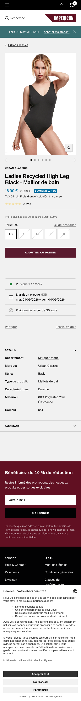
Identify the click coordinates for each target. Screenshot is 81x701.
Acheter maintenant (57, 31)
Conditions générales (59, 572)
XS (11, 234)
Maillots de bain (48, 381)
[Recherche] (33, 18)
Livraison (11, 579)
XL (64, 234)
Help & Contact (15, 564)
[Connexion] (61, 5)
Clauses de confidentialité (54, 582)
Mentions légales (56, 564)
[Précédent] (7, 160)
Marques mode (48, 357)
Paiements (12, 572)
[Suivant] (74, 160)
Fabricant (12, 426)
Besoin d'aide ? (66, 326)
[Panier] (72, 5)
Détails (10, 350)
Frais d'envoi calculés (34, 196)
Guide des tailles (65, 225)
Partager (11, 326)
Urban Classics (18, 45)
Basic (41, 373)
